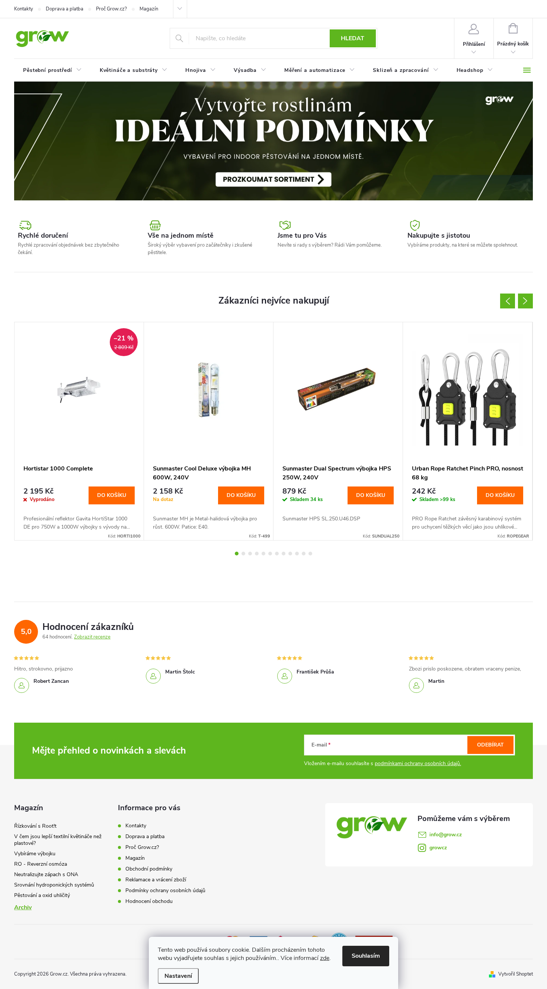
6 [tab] (270, 553)
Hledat (352, 38)
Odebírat (490, 744)
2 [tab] (243, 553)
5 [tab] (263, 553)
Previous (507, 301)
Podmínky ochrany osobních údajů (165, 890)
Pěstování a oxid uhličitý (42, 895)
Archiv (23, 907)
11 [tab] (304, 553)
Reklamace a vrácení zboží (155, 879)
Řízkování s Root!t (35, 826)
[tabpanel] (79, 431)
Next (525, 301)
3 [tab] (250, 553)
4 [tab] (257, 553)
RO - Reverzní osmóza (40, 864)
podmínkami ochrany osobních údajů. (418, 763)
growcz (438, 847)
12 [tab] (310, 553)
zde (324, 958)
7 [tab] (277, 553)
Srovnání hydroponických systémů (54, 884)
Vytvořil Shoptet (515, 974)
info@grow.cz (445, 834)
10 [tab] (297, 553)
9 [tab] (290, 553)
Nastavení (178, 976)
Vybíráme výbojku (34, 853)
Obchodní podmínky (148, 868)
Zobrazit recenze (92, 637)
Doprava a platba (64, 9)
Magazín (149, 9)
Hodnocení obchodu (149, 901)
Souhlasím (366, 956)
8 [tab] (283, 553)
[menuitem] (52, 70)
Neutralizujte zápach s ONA (46, 874)
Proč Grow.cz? (111, 9)
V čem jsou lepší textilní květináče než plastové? (58, 840)
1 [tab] (237, 553)
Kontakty (23, 9)
